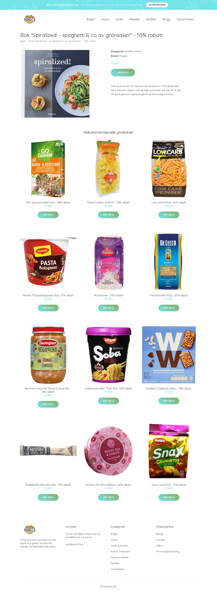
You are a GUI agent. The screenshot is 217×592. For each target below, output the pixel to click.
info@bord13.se (74, 544)
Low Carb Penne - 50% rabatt (169, 202)
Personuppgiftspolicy (168, 551)
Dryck (105, 19)
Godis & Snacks (119, 545)
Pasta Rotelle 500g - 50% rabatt (169, 295)
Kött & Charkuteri (120, 551)
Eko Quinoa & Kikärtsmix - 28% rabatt (48, 202)
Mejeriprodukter (120, 557)
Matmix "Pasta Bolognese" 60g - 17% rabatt (48, 295)
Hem (22, 41)
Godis (119, 19)
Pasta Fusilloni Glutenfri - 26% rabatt (108, 202)
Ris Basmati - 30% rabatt (108, 295)
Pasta (138, 51)
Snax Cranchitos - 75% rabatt (169, 484)
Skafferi (151, 19)
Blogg (166, 19)
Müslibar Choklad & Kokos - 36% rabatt (169, 388)
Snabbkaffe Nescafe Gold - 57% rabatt (48, 484)
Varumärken (185, 19)
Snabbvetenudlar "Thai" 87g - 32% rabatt (108, 388)
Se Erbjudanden (157, 5)
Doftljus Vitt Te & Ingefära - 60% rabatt (108, 484)
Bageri (90, 19)
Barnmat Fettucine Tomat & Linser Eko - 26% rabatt (48, 390)
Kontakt (160, 539)
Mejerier (134, 19)
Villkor (159, 545)
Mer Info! (123, 72)
